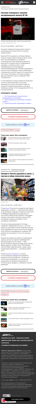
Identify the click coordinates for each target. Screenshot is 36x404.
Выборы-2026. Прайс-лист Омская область (17, 340)
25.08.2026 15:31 (5, 169)
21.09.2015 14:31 (5, 7)
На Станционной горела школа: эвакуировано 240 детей (15, 97)
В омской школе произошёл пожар (17, 103)
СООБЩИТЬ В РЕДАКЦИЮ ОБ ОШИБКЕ (14, 345)
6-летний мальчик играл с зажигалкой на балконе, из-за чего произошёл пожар (19, 138)
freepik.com (4, 202)
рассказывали (13, 254)
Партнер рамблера (16, 395)
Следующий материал (17, 399)
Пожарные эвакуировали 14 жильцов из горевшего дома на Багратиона (19, 154)
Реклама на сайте (8, 338)
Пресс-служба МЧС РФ (8, 43)
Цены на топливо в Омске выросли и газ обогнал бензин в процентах (19, 308)
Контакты (5, 343)
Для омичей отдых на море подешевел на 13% (20, 318)
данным (6, 208)
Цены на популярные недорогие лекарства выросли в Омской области (20, 302)
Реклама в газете (22, 338)
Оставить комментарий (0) (18, 117)
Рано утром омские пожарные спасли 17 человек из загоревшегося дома (19, 149)
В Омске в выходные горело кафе (17, 143)
